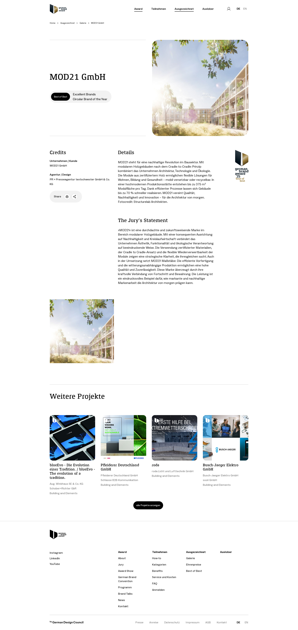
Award (138, 9)
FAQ (154, 583)
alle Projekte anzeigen (148, 505)
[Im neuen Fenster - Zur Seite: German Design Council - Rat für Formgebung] (67, 623)
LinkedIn (55, 558)
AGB (208, 622)
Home (52, 23)
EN (245, 8)
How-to (156, 558)
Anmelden (158, 590)
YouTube (55, 564)
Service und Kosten (164, 577)
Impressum (192, 622)
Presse (139, 622)
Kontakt (123, 606)
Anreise (153, 622)
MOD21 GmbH (58, 165)
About (122, 558)
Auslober (208, 9)
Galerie (190, 558)
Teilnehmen (158, 9)
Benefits (157, 571)
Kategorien (159, 564)
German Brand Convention (127, 579)
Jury (121, 564)
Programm (125, 587)
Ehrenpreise (193, 564)
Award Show (125, 571)
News (121, 600)
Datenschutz (172, 622)
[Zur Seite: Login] (228, 8)
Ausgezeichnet (184, 9)
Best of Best (194, 571)
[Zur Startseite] (58, 9)
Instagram (56, 552)
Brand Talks (125, 593)
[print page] (67, 197)
